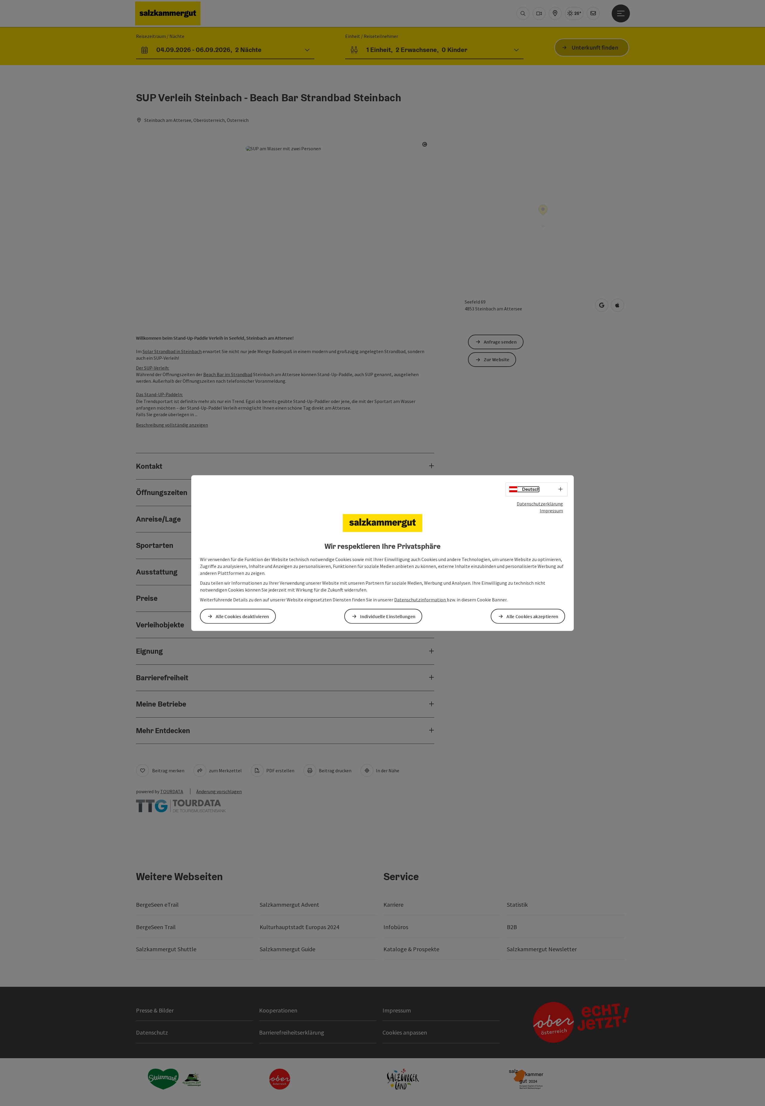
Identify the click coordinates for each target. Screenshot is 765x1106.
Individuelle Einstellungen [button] (387, 616)
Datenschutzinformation (420, 599)
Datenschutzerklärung (540, 504)
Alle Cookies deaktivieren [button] (242, 616)
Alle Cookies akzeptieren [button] (532, 616)
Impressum (551, 511)
